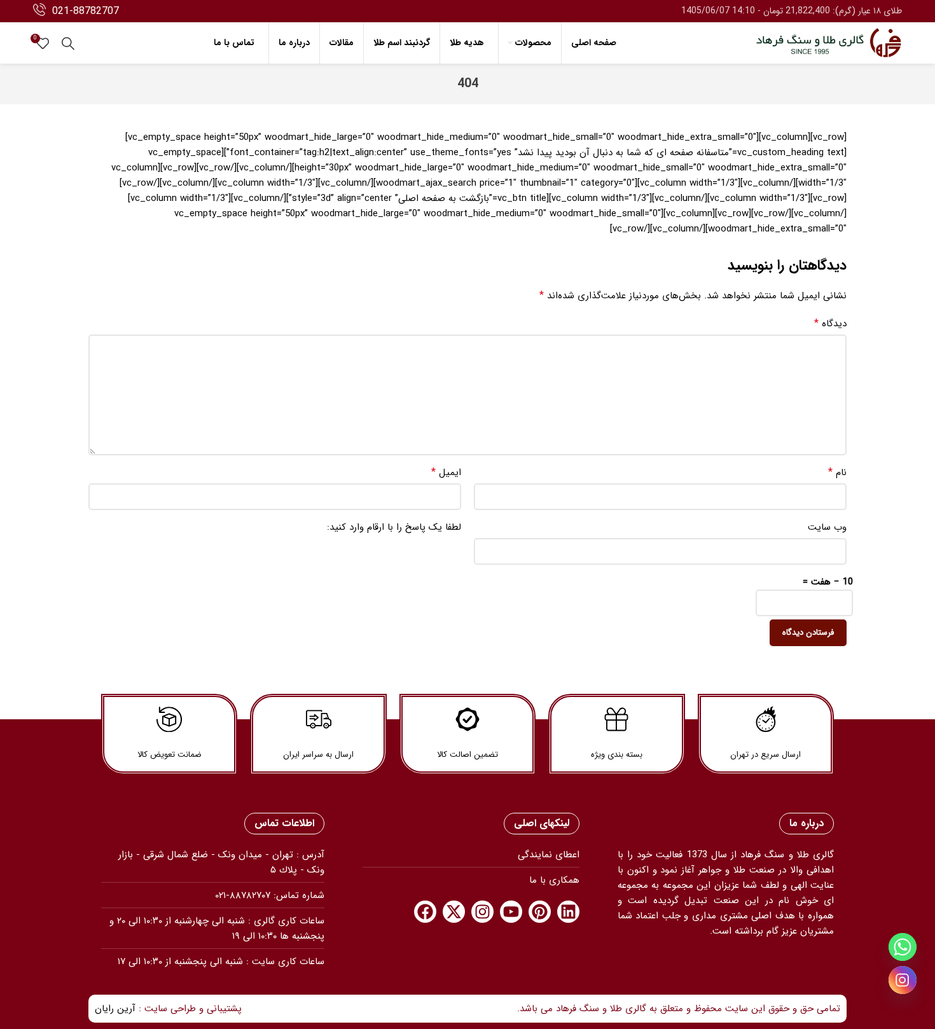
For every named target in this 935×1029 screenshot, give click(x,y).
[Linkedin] (568, 912)
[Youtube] (511, 912)
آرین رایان (115, 1008)
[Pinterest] (540, 912)
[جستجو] (68, 43)
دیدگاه (830, 323)
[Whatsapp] (903, 947)
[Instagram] (482, 912)
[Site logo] (829, 42)
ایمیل (446, 472)
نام (837, 472)
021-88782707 (85, 11)
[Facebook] (425, 912)
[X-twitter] (454, 912)
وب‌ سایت (827, 527)
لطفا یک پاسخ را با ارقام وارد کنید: (394, 527)
